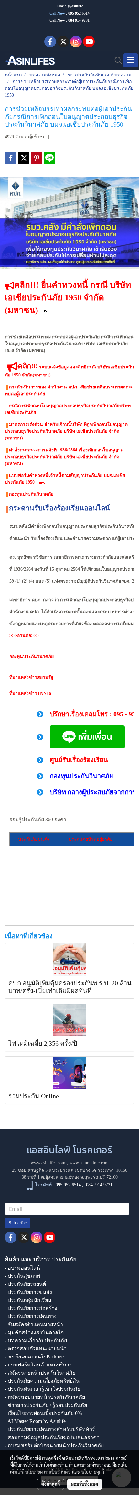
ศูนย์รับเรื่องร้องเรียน (79, 759)
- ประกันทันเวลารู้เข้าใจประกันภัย (42, 1389)
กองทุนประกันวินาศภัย (30, 494)
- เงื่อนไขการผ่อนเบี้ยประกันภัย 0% (43, 1413)
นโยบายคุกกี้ (92, 1472)
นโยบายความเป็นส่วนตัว (47, 1472)
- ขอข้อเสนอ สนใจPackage (34, 1356)
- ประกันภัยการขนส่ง (28, 1292)
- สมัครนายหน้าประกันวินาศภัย (40, 1373)
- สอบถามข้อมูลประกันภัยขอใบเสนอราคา (52, 1437)
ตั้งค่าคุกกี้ (50, 1484)
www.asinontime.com (89, 1162)
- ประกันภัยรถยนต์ (25, 1284)
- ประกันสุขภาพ (22, 1276)
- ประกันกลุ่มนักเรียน (28, 1300)
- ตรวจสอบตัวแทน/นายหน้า (36, 1348)
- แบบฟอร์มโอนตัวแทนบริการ (38, 1364)
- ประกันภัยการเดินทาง (31, 1316)
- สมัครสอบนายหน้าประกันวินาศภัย (45, 1397)
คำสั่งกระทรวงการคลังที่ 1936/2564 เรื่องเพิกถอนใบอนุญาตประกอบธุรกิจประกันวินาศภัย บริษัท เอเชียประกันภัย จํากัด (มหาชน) (64, 457)
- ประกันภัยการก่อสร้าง (31, 1308)
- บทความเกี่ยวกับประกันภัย (36, 1340)
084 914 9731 (99, 1185)
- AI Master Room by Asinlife (35, 1421)
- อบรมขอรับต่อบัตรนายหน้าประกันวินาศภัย (54, 1445)
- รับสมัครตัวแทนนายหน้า (34, 1324)
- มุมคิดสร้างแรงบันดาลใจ (34, 1332)
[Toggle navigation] (130, 60)
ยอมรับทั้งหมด (84, 1484)
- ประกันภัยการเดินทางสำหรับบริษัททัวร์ (50, 1429)
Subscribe (18, 1223)
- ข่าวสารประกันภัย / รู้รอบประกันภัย (46, 1405)
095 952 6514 (79, 13)
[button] (116, 60)
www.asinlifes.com (48, 1162)
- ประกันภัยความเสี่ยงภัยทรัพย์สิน (42, 1381)
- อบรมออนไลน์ (22, 1268)
